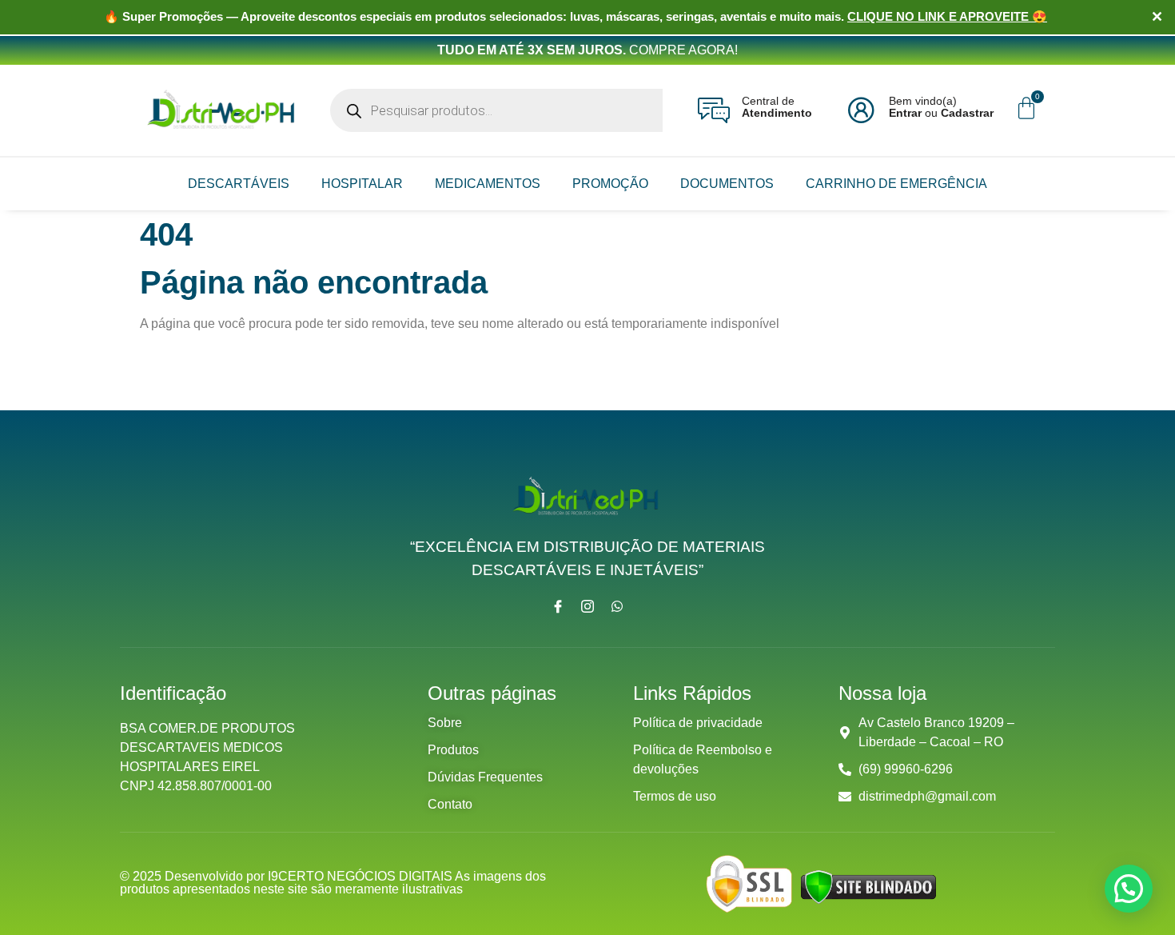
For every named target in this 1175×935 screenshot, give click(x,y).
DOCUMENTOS (727, 183)
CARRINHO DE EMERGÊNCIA (896, 183)
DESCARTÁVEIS (238, 183)
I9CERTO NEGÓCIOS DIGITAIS (361, 876)
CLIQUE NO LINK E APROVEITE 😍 (947, 16)
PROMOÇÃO (610, 183)
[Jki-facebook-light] (558, 606)
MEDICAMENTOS (487, 183)
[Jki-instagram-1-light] (587, 606)
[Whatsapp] (617, 606)
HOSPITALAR (362, 183)
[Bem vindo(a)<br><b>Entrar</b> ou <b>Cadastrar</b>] (861, 110)
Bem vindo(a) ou (941, 106)
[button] (1129, 889)
